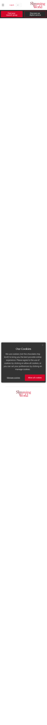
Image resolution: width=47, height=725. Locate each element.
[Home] (37, 5)
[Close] (42, 345)
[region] (23, 362)
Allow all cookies (35, 377)
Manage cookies (13, 377)
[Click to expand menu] (3, 5)
